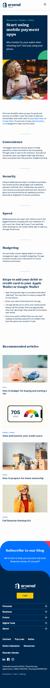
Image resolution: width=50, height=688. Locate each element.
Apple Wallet (39, 118)
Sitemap (22, 674)
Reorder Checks (11, 653)
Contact (7, 639)
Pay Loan (19, 639)
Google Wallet (8, 121)
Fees (15, 674)
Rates (31, 639)
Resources (29, 646)
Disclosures (7, 674)
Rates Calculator (11, 646)
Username (25, 335)
